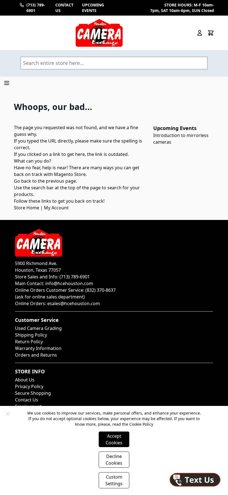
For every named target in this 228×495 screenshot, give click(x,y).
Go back (22, 181)
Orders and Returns (36, 355)
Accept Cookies (114, 439)
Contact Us (26, 400)
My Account (56, 208)
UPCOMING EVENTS (93, 7)
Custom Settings (114, 480)
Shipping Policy (31, 335)
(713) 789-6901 (35, 7)
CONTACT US (64, 7)
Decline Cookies (114, 459)
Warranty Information (38, 348)
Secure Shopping (33, 393)
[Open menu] (6, 83)
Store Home (26, 208)
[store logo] (99, 33)
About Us (24, 380)
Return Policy (29, 342)
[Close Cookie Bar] (7, 413)
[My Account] (199, 32)
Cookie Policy (141, 424)
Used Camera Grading (38, 328)
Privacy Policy (29, 386)
